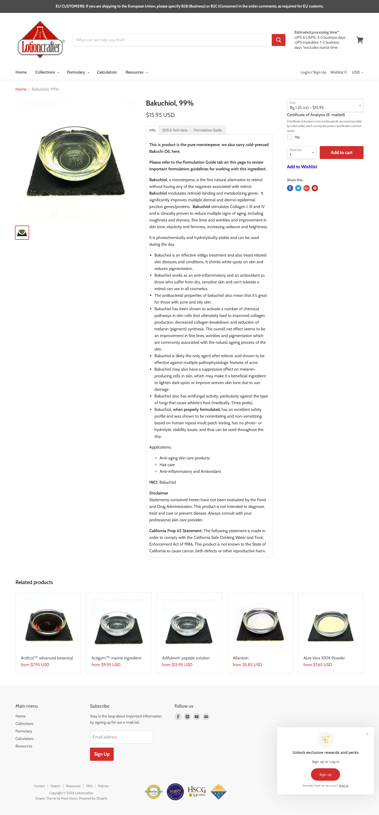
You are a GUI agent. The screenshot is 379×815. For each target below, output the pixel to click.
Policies (103, 786)
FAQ (89, 786)
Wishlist (338, 72)
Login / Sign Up (313, 72)
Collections (45, 72)
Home (21, 72)
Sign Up (102, 754)
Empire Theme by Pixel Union (56, 798)
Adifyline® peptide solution (186, 658)
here (175, 151)
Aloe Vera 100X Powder (324, 658)
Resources (135, 72)
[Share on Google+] (306, 188)
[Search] (278, 40)
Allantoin (241, 658)
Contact (39, 786)
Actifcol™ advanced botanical (47, 658)
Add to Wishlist (302, 167)
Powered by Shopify (93, 798)
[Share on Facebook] (290, 188)
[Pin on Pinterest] (315, 188)
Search (55, 786)
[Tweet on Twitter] (298, 188)
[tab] (152, 130)
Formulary (76, 72)
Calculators (107, 72)
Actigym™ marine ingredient (116, 658)
